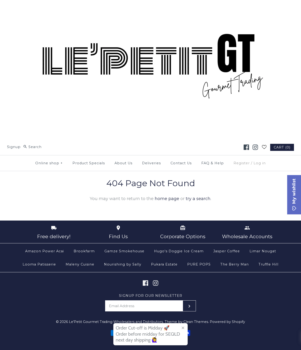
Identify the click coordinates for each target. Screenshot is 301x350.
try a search (198, 198)
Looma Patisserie (39, 264)
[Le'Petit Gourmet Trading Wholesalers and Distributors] (150, 8)
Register (242, 163)
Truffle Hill (268, 264)
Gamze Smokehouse (124, 251)
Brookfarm (84, 251)
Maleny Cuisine (80, 264)
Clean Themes (195, 322)
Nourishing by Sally (122, 264)
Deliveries (151, 163)
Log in (259, 163)
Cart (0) (282, 147)
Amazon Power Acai (44, 251)
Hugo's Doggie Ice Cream (179, 251)
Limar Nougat (263, 251)
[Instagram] (255, 147)
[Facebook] (246, 147)
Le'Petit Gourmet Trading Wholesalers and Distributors (116, 322)
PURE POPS (199, 264)
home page (167, 198)
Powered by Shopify (227, 322)
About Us (123, 163)
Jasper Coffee (226, 251)
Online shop (49, 163)
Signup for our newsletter (150, 296)
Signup (14, 147)
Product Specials (88, 163)
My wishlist (294, 192)
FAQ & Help (212, 163)
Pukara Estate (164, 264)
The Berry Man (234, 264)
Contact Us (181, 163)
